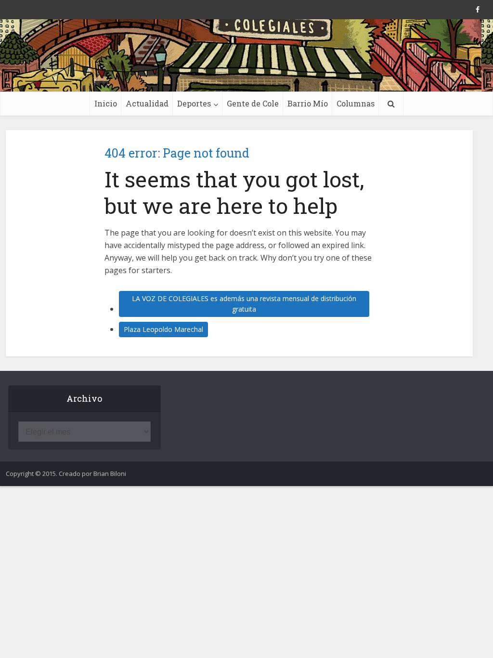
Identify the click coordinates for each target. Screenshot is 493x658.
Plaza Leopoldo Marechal (163, 329)
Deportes (194, 103)
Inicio (105, 103)
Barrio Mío (307, 103)
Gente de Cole (253, 103)
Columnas (356, 103)
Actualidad (147, 103)
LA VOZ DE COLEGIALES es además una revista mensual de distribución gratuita (244, 304)
